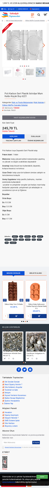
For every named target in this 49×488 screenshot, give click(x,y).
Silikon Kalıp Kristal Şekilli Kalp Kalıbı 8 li (36, 305)
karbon (27, 236)
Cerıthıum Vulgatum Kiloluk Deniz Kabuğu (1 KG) (36, 353)
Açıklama (13, 136)
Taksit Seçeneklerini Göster (24, 117)
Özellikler (35, 136)
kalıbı (21, 239)
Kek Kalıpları (39, 102)
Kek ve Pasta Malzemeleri (14, 20)
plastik (40, 236)
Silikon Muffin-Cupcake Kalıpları (35, 20)
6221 (39, 239)
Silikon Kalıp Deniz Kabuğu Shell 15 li (13, 305)
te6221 (15, 236)
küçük (28, 239)
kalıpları (13, 243)
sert (34, 236)
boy (33, 239)
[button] (5, 45)
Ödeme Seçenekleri (36, 140)
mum (15, 239)
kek (6, 243)
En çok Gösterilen (11, 327)
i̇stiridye (8, 239)
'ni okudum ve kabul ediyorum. (22, 447)
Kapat (42, 477)
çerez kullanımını (9, 482)
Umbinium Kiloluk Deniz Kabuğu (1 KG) (12, 353)
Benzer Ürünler (13, 273)
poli (21, 236)
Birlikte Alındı (36, 273)
